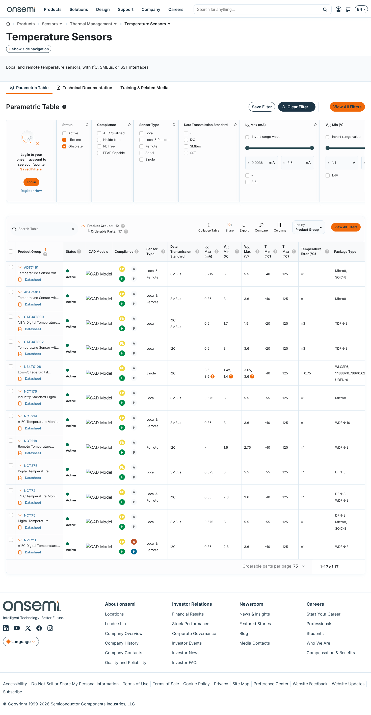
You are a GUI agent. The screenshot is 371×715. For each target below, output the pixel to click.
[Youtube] (17, 628)
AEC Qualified (114, 133)
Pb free (109, 146)
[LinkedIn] (6, 628)
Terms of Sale (166, 683)
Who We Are (318, 643)
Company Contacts (123, 652)
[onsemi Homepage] (21, 9)
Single (150, 159)
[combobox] (256, 10)
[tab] (29, 88)
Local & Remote (157, 140)
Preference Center (271, 683)
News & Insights (255, 614)
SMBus (195, 146)
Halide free (112, 140)
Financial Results (188, 614)
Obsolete (75, 146)
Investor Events (187, 643)
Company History (122, 643)
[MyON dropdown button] (340, 9)
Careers (315, 604)
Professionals (319, 623)
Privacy (221, 683)
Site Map (240, 683)
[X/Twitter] (28, 628)
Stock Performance (190, 623)
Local (149, 133)
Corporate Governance (194, 633)
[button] (325, 9)
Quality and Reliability (125, 662)
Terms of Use (135, 683)
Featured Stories (255, 623)
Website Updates (348, 683)
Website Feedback (310, 683)
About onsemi (120, 604)
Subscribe (12, 691)
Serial (149, 153)
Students (315, 633)
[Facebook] (39, 628)
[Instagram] (50, 628)
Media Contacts (255, 643)
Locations (114, 614)
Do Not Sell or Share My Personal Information (75, 683)
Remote (151, 146)
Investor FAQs (185, 662)
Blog (244, 633)
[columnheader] (39, 252)
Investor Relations (192, 604)
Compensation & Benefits (331, 652)
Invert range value (266, 137)
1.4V (335, 175)
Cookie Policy (196, 683)
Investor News (185, 652)
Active (73, 133)
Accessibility (15, 683)
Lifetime (74, 140)
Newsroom (251, 604)
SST (193, 153)
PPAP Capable (114, 153)
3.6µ (254, 182)
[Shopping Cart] (350, 9)
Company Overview (124, 633)
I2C (192, 140)
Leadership (115, 623)
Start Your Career (323, 614)
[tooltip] (64, 107)
